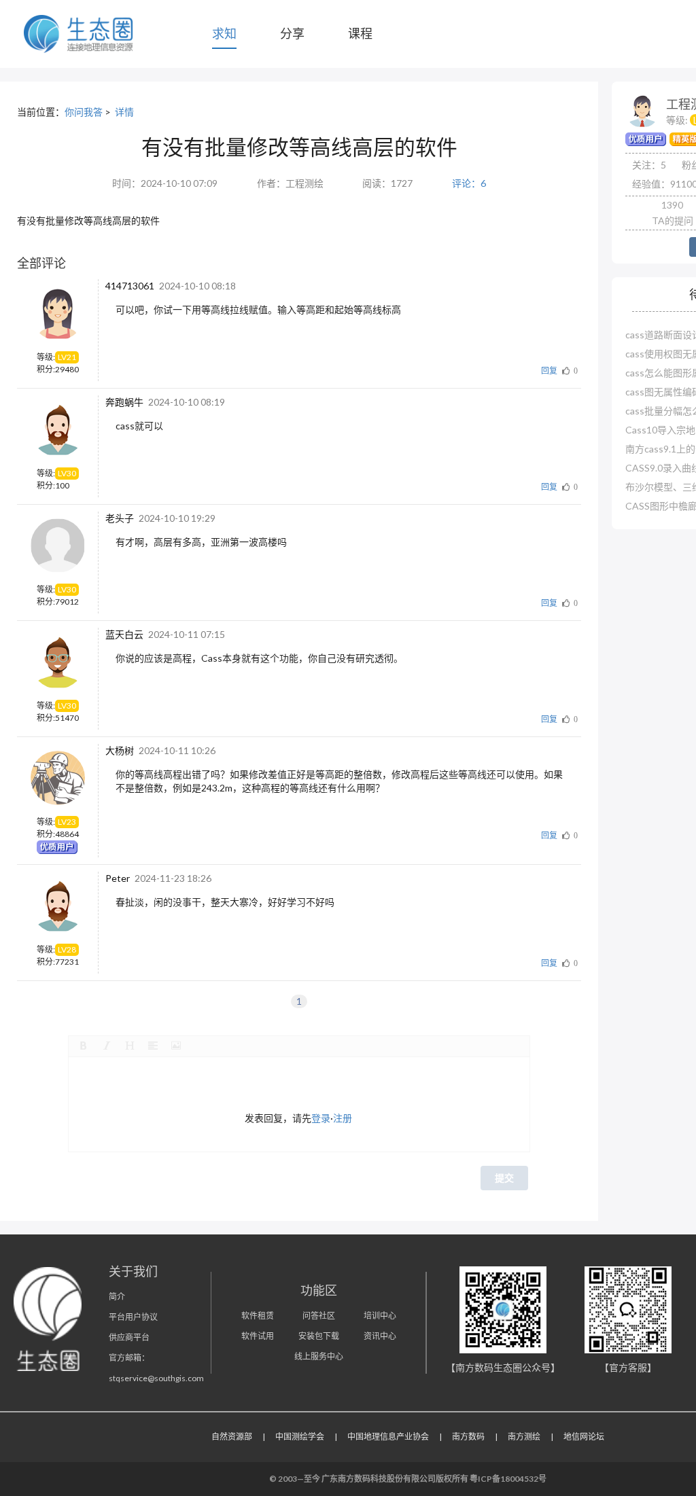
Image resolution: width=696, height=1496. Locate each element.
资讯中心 (380, 1336)
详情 (124, 112)
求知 (224, 33)
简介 (117, 1297)
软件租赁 (257, 1316)
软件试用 (257, 1336)
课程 (360, 33)
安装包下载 (318, 1336)
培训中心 (380, 1316)
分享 (292, 33)
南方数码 (468, 1436)
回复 (549, 371)
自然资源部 (231, 1436)
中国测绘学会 (299, 1436)
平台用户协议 (133, 1317)
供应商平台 (129, 1337)
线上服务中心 (318, 1356)
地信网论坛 (583, 1436)
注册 (342, 1118)
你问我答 (84, 112)
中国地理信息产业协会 (388, 1436)
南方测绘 (524, 1436)
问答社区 (318, 1316)
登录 (320, 1118)
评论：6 (469, 183)
